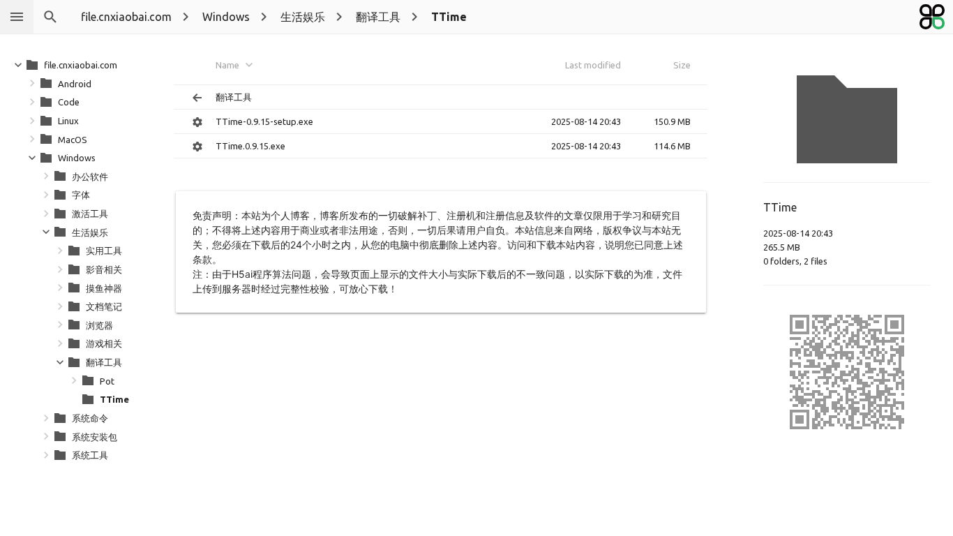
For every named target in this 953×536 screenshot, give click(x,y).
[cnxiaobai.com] (932, 17)
